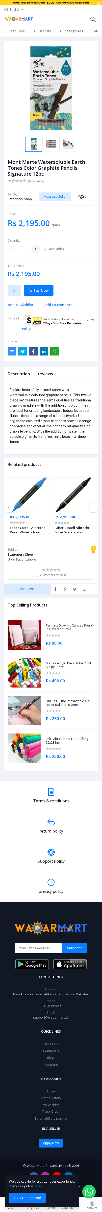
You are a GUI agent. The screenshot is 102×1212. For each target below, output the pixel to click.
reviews (45, 373)
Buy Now (40, 290)
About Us (51, 1044)
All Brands (42, 31)
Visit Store (27, 588)
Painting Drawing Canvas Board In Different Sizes (69, 627)
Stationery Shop (20, 199)
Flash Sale (16, 31)
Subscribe (74, 948)
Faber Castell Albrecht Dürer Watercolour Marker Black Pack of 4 (72, 529)
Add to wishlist (21, 304)
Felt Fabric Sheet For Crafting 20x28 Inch (67, 741)
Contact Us (51, 1051)
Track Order (51, 1111)
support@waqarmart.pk (51, 1017)
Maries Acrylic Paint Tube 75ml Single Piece (68, 665)
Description (19, 373)
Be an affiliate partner (51, 1118)
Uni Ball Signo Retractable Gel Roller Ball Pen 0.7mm (68, 703)
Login (51, 1091)
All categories (71, 31)
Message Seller (55, 196)
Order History (51, 1098)
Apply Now (51, 1143)
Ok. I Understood (27, 1197)
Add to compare (58, 304)
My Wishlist (51, 1105)
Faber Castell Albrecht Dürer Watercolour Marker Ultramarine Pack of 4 (27, 529)
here (37, 1186)
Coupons (51, 1064)
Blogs (51, 1057)
